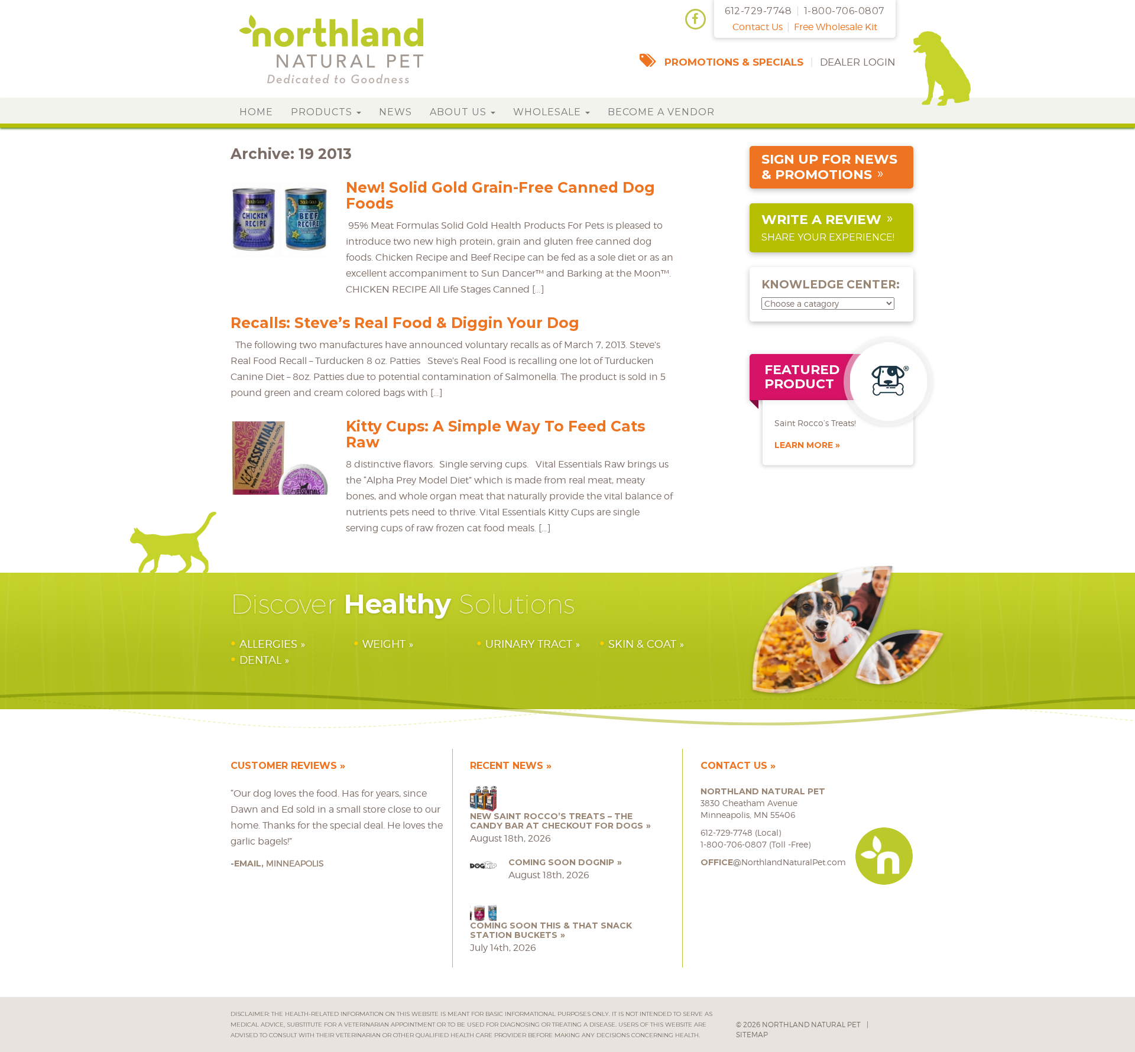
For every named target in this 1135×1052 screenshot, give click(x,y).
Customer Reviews (284, 765)
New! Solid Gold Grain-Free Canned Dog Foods (500, 195)
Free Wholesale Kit (835, 27)
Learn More (803, 445)
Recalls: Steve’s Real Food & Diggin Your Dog (405, 323)
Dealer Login (858, 62)
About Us (459, 112)
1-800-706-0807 (844, 11)
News (395, 112)
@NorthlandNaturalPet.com (773, 862)
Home (256, 112)
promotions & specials (733, 62)
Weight (384, 644)
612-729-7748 (758, 11)
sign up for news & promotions (829, 167)
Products (323, 112)
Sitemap (752, 1034)
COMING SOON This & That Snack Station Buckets (551, 930)
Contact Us (757, 27)
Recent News (506, 765)
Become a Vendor (661, 112)
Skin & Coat (642, 644)
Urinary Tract (528, 644)
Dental (260, 660)
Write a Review (821, 220)
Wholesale (548, 112)
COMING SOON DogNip (561, 862)
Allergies (268, 644)
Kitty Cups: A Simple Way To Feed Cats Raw (495, 434)
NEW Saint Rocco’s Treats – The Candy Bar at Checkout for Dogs (556, 820)
